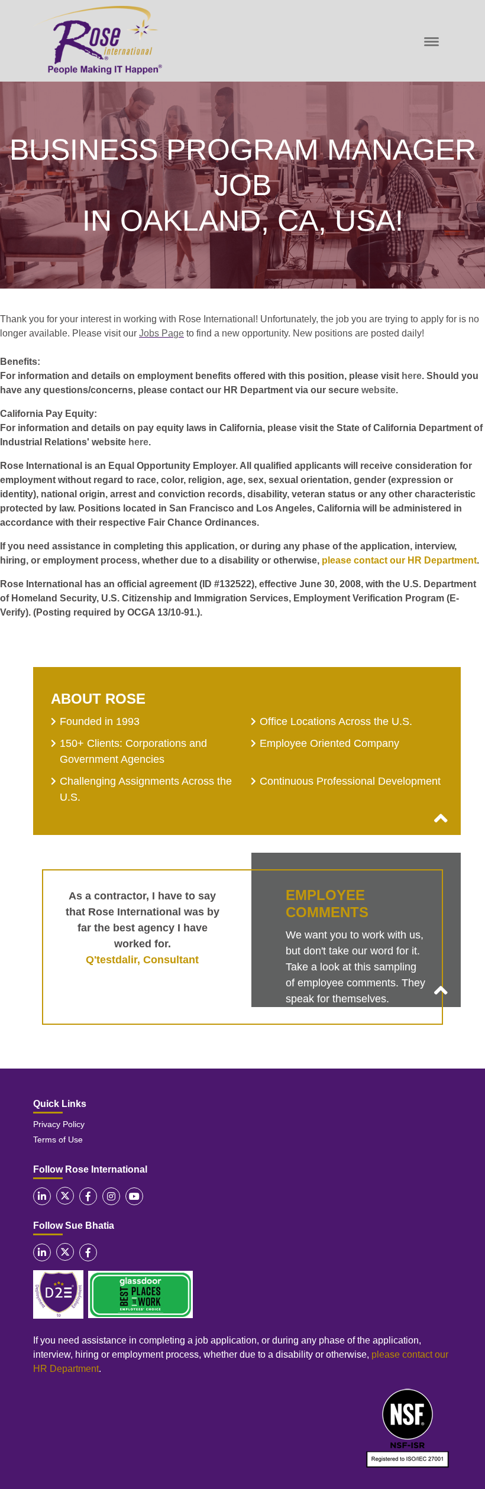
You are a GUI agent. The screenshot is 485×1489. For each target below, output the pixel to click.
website (378, 390)
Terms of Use (58, 1139)
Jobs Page (161, 333)
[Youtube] (134, 1196)
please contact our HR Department (399, 560)
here (412, 376)
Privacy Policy (59, 1124)
